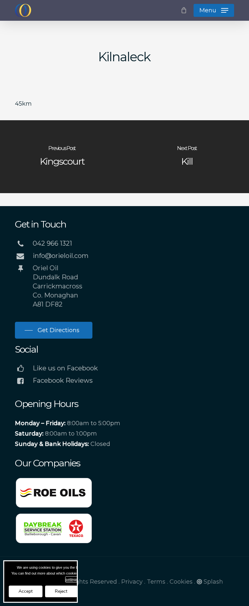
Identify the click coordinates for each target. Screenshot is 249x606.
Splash (213, 581)
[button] (214, 10)
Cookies (181, 581)
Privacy (132, 581)
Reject (61, 591)
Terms (156, 581)
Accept (25, 591)
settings (71, 579)
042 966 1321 (52, 243)
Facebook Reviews (63, 380)
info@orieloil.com (61, 256)
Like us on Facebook (65, 368)
